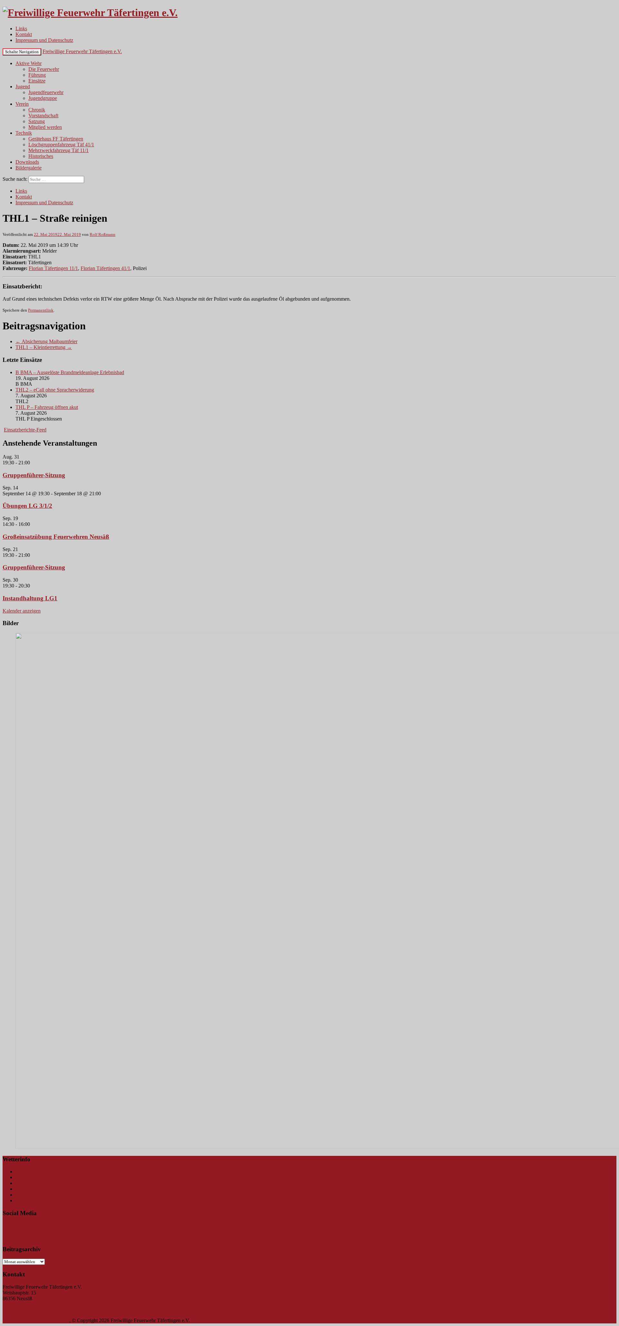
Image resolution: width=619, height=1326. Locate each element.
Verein (22, 104)
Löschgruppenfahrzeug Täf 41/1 (61, 144)
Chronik (36, 109)
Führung (37, 75)
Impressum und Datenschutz (44, 40)
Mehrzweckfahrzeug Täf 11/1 (58, 150)
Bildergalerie (28, 167)
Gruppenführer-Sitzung (34, 475)
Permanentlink (41, 310)
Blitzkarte (25, 1177)
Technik (23, 133)
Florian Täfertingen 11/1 (53, 268)
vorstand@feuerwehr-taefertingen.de (40, 1309)
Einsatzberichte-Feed (25, 429)
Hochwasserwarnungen (39, 1183)
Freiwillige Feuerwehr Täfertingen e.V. (82, 51)
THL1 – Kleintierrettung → (43, 347)
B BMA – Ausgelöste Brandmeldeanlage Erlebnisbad (69, 372)
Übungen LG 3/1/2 (27, 505)
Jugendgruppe (42, 98)
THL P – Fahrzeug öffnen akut (46, 407)
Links (21, 28)
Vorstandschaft (43, 115)
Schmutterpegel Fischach (40, 1189)
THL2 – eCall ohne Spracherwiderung (54, 389)
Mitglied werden (45, 127)
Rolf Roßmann (102, 234)
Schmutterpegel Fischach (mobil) (49, 1194)
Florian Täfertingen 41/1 (105, 268)
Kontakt (23, 34)
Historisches (40, 156)
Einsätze (36, 80)
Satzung (36, 121)
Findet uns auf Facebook (28, 1225)
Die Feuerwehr (43, 69)
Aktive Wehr (28, 63)
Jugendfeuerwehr (46, 92)
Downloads (27, 162)
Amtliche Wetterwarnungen (43, 1171)
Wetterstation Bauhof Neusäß (45, 1200)
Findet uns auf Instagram (28, 1236)
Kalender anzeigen (22, 611)
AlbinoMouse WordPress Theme (36, 1320)
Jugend (22, 86)
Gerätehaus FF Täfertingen (55, 138)
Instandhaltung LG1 (30, 598)
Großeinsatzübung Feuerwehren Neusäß (56, 536)
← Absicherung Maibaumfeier (46, 341)
